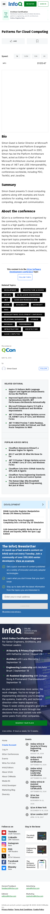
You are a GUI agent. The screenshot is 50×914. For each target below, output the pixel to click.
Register (30, 4)
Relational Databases (14, 319)
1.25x (26, 56)
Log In (5, 749)
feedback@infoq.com (10, 888)
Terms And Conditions (23, 909)
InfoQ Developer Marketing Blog (9, 787)
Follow (43, 368)
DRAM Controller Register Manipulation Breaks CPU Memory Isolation (21, 512)
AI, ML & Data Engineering (28, 295)
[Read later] (37, 41)
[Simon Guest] (4, 369)
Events (5, 758)
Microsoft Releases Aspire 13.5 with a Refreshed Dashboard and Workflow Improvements (26, 408)
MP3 (4, 63)
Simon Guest (12, 369)
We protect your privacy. (11, 612)
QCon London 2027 (39, 814)
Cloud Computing (12, 334)
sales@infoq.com (32, 888)
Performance (25, 324)
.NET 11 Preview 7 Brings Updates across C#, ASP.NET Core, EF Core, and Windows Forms (27, 417)
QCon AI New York (38, 808)
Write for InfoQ (8, 763)
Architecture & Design (33, 290)
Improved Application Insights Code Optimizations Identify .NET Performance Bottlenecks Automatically (27, 400)
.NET (6, 300)
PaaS (6, 310)
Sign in (43, 4)
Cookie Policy (38, 909)
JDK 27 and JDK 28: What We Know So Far (25, 455)
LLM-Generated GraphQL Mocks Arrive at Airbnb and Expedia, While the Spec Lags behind (22, 531)
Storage (34, 319)
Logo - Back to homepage (15, 3)
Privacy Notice (7, 909)
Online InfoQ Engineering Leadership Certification (36, 772)
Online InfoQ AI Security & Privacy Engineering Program (38, 747)
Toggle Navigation (3, 3)
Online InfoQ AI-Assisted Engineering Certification (37, 785)
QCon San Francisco (34, 796)
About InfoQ (7, 772)
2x (44, 56)
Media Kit (6, 781)
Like (15, 41)
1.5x (35, 56)
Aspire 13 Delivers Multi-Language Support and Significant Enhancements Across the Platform (26, 391)
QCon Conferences (10, 754)
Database (8, 324)
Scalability (21, 305)
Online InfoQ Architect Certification (36, 759)
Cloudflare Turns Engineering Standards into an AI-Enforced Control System (27, 476)
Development (10, 290)
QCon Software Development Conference (25, 270)
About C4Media (9, 776)
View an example (25, 560)
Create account (9, 745)
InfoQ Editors (7, 767)
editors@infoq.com (9, 896)
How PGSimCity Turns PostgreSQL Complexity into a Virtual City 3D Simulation (23, 521)
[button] (25, 606)
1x (17, 56)
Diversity (6, 794)
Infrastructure (11, 329)
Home (4, 740)
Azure (7, 305)
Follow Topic (25, 277)
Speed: (5, 56)
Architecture (31, 329)
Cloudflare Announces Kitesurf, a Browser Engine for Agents (24, 449)
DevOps (7, 295)
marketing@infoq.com (34, 896)
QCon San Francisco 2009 (26, 300)
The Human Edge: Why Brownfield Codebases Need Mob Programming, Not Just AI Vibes (25, 483)
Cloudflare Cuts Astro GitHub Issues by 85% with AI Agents (26, 470)
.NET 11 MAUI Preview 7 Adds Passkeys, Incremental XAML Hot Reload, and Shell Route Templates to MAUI (27, 425)
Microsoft (38, 305)
